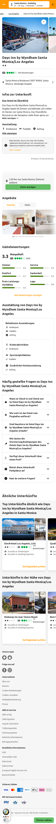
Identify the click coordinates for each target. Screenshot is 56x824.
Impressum (6, 761)
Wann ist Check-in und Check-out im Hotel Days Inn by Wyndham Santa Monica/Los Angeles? (26, 402)
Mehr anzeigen (15, 150)
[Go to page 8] (23, 236)
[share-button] (44, 22)
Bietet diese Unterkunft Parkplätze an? (22, 469)
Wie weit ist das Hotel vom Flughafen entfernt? (23, 415)
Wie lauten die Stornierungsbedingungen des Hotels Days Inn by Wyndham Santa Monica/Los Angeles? (27, 443)
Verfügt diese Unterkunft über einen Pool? (25, 458)
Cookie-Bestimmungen (11, 690)
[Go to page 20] (41, 236)
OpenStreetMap (47, 159)
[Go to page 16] (35, 236)
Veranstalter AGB (9, 757)
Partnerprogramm (9, 733)
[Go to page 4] (17, 236)
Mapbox (36, 159)
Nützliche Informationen (12, 737)
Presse (5, 704)
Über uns (6, 681)
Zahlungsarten (8, 719)
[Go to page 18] (38, 236)
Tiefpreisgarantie (9, 728)
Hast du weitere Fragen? (22, 478)
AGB (4, 752)
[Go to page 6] (20, 236)
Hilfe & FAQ (7, 715)
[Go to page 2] (14, 236)
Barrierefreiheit (8, 775)
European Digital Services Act (14, 770)
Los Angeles (14, 14)
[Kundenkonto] (52, 4)
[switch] (6, 820)
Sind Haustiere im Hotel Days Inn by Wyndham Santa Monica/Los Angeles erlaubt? (26, 427)
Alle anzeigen (9, 133)
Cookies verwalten (10, 695)
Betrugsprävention (10, 742)
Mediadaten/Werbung (11, 699)
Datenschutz (7, 766)
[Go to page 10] (26, 236)
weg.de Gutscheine (10, 724)
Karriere (5, 686)
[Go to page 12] (29, 236)
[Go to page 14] (32, 236)
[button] (25, 35)
